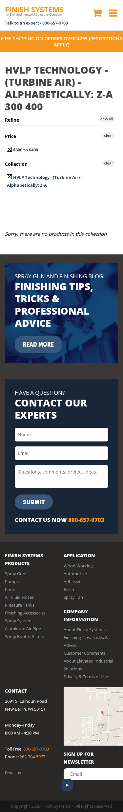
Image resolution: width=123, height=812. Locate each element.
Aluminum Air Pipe (23, 628)
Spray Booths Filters (24, 636)
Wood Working (78, 566)
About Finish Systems (85, 629)
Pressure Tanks (19, 605)
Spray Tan (73, 597)
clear (108, 135)
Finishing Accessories (25, 613)
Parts (10, 589)
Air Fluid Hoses (19, 597)
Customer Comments (85, 653)
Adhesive (72, 581)
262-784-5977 (32, 757)
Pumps (12, 581)
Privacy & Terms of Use (86, 677)
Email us (13, 773)
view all (106, 119)
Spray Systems (19, 621)
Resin (69, 589)
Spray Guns (16, 574)
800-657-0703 (55, 23)
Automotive (75, 574)
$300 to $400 (25, 150)
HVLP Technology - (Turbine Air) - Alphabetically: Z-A (44, 181)
